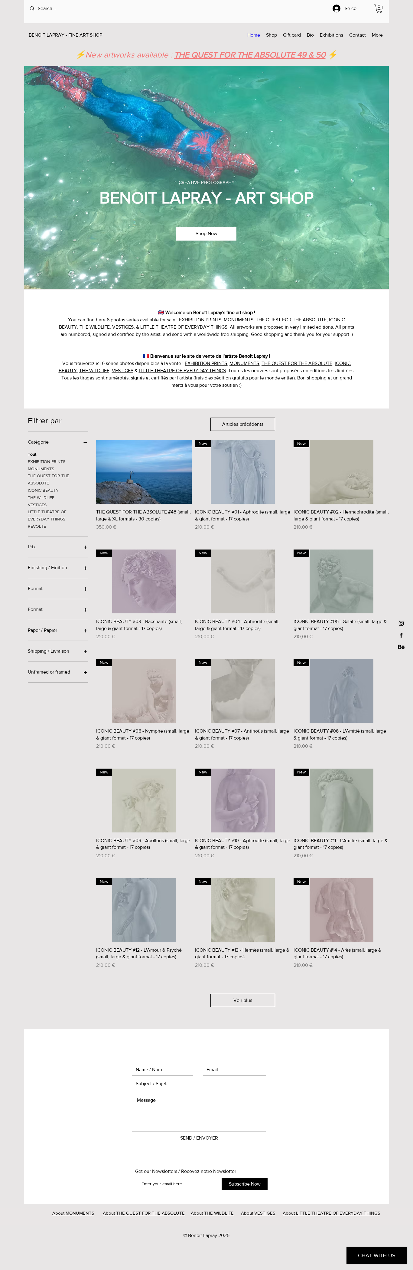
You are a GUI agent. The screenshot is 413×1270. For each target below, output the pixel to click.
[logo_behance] (401, 647)
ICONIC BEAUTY (43, 490)
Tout (32, 454)
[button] (379, 9)
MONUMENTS (238, 319)
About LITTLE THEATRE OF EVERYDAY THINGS (331, 1213)
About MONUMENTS (73, 1213)
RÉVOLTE (37, 526)
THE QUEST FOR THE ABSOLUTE (291, 319)
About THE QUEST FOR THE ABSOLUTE (144, 1213)
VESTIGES (123, 327)
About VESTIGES (258, 1213)
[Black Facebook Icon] (401, 635)
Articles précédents (242, 424)
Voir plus (242, 1000)
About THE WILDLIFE (212, 1213)
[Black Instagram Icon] (401, 623)
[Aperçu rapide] (144, 472)
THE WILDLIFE (95, 327)
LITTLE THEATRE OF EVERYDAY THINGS (183, 327)
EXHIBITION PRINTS (200, 319)
